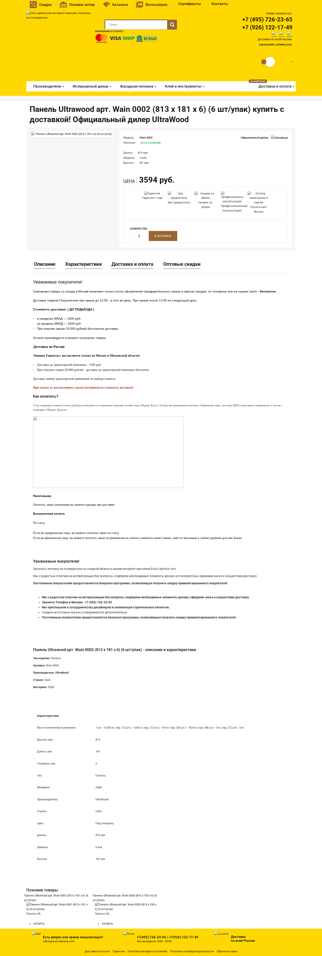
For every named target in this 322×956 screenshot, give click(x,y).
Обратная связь (227, 951)
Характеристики (83, 264)
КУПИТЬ (38, 923)
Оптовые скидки (181, 264)
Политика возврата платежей (147, 951)
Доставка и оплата (132, 264)
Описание (44, 264)
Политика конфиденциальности (192, 951)
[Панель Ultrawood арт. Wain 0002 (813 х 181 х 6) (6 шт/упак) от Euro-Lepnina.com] (72, 134)
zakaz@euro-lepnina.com (275, 44)
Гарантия (119, 951)
